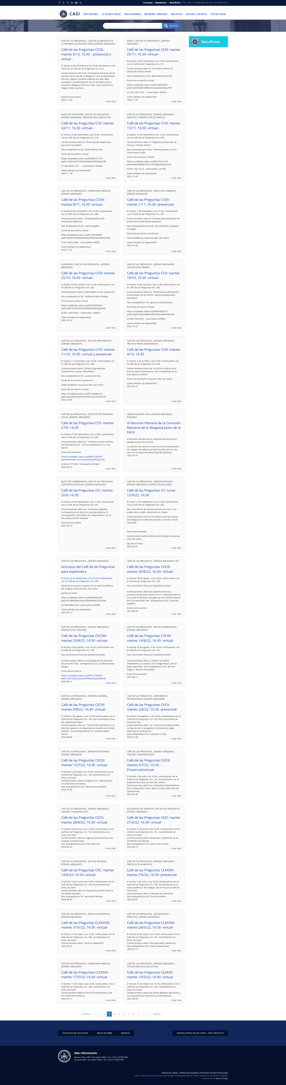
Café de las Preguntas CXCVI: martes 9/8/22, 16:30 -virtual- (83, 706)
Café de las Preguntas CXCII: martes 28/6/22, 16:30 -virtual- (84, 819)
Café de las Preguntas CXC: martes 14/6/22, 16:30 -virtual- (87, 872)
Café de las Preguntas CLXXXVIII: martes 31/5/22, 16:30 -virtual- (85, 924)
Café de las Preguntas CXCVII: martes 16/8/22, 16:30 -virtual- (150, 637)
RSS (80, 2)
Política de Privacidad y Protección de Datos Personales (203, 1072)
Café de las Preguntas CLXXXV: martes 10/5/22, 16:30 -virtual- (150, 974)
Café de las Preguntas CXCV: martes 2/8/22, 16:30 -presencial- (152, 706)
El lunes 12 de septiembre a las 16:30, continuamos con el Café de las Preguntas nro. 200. (86, 580)
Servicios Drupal (222, 1078)
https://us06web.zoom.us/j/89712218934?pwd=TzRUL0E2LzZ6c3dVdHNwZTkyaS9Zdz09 (83, 677)
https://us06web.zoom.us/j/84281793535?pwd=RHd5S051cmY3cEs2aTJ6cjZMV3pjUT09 (83, 458)
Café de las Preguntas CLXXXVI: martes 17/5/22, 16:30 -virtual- (84, 974)
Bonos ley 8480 (104, 1033)
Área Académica (133, 14)
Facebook (59, 2)
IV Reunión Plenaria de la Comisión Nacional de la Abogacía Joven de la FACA (154, 427)
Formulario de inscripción (75, 1033)
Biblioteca (176, 14)
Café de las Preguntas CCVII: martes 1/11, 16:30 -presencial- (150, 201)
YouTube (76, 2)
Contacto (148, 2)
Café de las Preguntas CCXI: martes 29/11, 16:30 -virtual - (153, 51)
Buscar (173, 25)
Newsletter (161, 2)
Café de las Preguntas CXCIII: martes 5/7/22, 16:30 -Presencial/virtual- (149, 765)
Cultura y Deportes (196, 14)
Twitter (63, 2)
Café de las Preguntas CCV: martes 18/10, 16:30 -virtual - (153, 275)
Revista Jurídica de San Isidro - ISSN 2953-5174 (200, 1033)
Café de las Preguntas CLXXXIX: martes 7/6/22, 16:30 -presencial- (152, 872)
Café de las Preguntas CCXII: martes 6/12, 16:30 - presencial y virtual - (86, 54)
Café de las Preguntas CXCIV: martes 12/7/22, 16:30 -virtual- (84, 762)
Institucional (91, 14)
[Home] (70, 14)
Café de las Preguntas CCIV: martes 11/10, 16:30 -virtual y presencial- (88, 351)
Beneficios (175, 2)
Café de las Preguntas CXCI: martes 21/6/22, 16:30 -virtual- (153, 819)
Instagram (67, 2)
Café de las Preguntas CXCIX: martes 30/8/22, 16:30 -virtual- (150, 568)
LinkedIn (72, 2)
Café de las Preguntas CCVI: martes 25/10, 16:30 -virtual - (88, 275)
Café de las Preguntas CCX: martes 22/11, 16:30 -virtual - (87, 125)
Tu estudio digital (111, 14)
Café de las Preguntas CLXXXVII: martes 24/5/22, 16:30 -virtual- (151, 924)
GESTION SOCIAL (218, 14)
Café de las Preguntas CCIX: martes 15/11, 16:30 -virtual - (153, 125)
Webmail (125, 1033)
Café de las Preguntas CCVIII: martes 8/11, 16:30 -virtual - (83, 201)
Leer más (111, 101)
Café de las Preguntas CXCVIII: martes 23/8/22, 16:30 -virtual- (84, 637)
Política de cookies (170, 1072)
